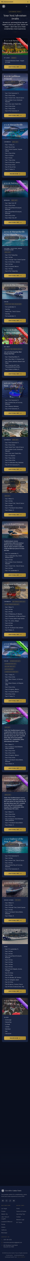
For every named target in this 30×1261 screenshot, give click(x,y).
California (3, 1230)
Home (18, 1208)
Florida (3, 1224)
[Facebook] (2, 1200)
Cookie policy (9, 1255)
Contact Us (15, 1176)
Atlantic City (4, 1214)
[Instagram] (6, 1200)
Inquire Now (14, 173)
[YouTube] (13, 1200)
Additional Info (14, 67)
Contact (18, 1217)
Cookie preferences (19, 1255)
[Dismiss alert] (28, 2)
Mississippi (4, 1232)
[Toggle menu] (26, 6)
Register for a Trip (15, 1170)
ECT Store (19, 1222)
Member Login (20, 1219)
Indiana (3, 1227)
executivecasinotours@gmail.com (13, 1242)
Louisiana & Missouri (6, 1221)
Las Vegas (4, 1208)
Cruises (3, 1211)
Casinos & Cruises (21, 1211)
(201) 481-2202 (8, 1239)
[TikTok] (10, 1200)
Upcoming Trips (20, 1214)
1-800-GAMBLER (21, 1257)
